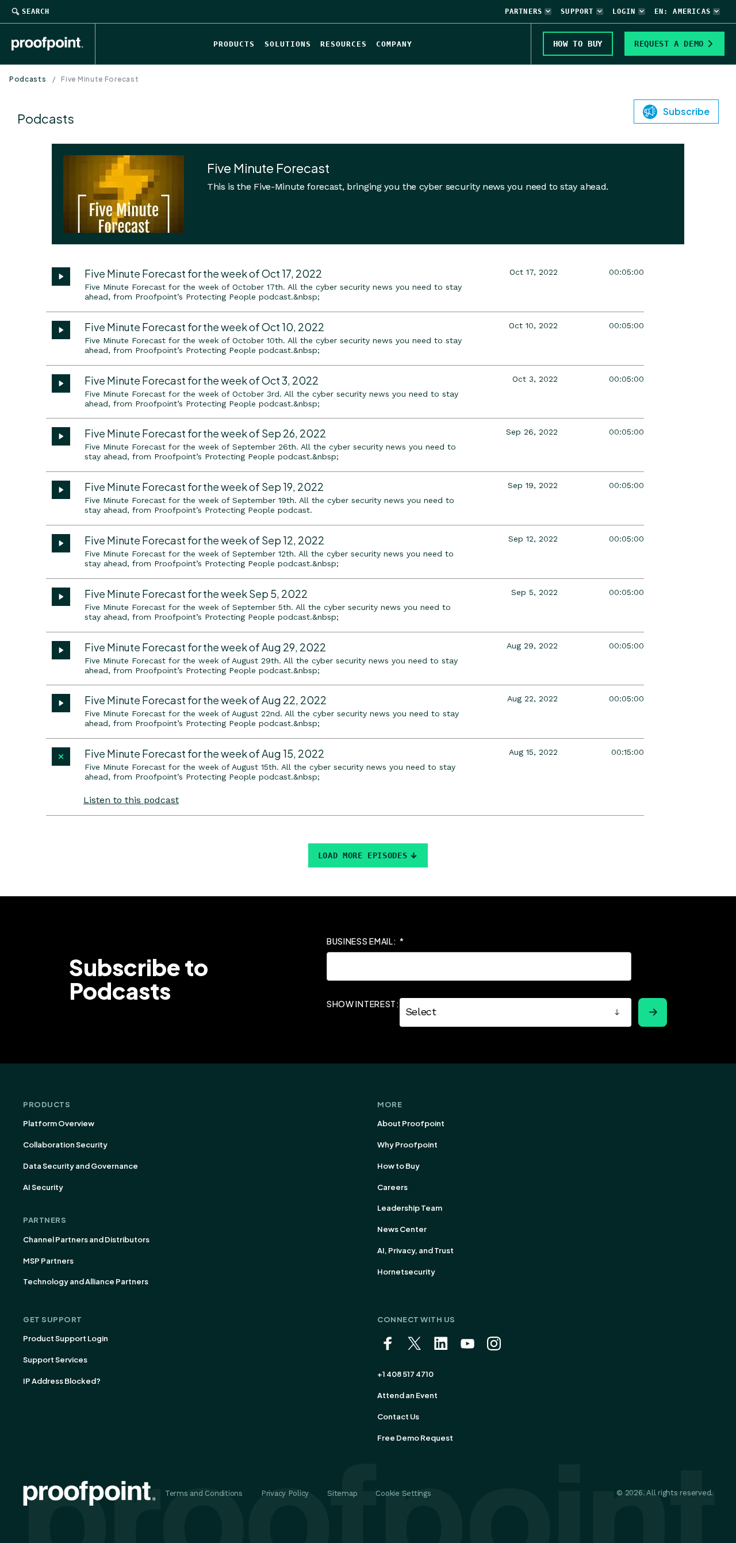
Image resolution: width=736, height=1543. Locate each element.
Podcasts (28, 79)
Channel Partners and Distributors (86, 1239)
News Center (402, 1229)
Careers (392, 1187)
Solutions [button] (287, 44)
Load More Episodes (363, 855)
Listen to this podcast (131, 799)
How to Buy (398, 1165)
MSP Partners (48, 1260)
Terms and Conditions (204, 1493)
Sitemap (342, 1493)
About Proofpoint (410, 1123)
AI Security (43, 1187)
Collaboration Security (65, 1144)
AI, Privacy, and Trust (415, 1250)
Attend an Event (407, 1395)
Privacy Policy (285, 1493)
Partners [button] (524, 11)
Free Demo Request (415, 1437)
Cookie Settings (403, 1493)
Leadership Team (409, 1207)
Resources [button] (343, 44)
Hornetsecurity (406, 1271)
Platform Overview (58, 1123)
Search (35, 11)
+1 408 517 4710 (405, 1374)
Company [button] (394, 44)
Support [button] (577, 11)
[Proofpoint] (53, 43)
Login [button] (624, 11)
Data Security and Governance (80, 1165)
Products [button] (234, 44)
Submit (652, 1012)
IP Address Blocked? (62, 1380)
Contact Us (398, 1416)
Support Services (55, 1359)
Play (61, 276)
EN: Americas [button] (682, 11)
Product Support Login (65, 1338)
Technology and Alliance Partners (85, 1281)
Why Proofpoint (407, 1144)
